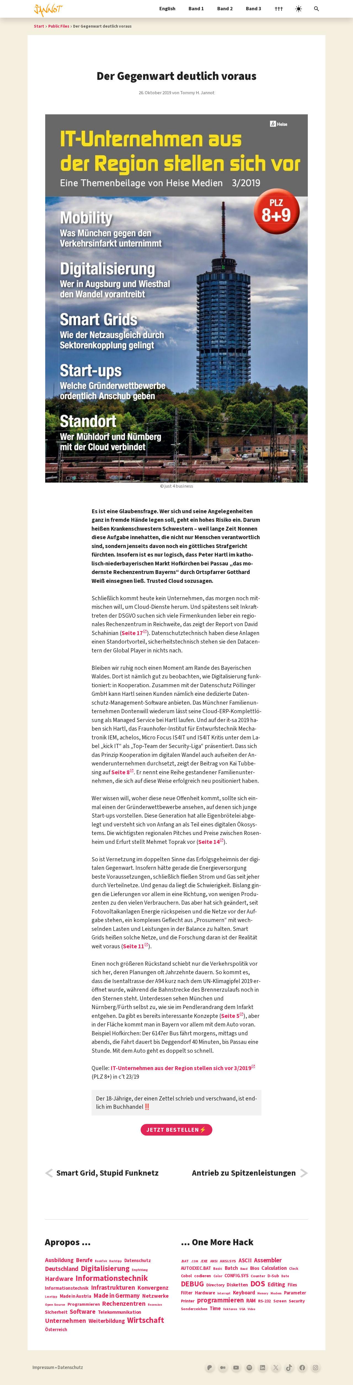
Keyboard (244, 1292)
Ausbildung (59, 1260)
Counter (258, 1276)
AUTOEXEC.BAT (196, 1268)
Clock (293, 1268)
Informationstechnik (67, 1288)
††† (279, 8)
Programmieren (84, 1304)
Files (292, 1285)
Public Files (58, 26)
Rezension (155, 1305)
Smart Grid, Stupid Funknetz (107, 1173)
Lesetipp (51, 1297)
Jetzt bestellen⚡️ (176, 1130)
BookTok (101, 1261)
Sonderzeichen (194, 1309)
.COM (194, 1261)
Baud (244, 1269)
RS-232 (264, 1301)
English (167, 8)
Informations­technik (112, 1278)
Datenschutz (137, 1261)
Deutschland (61, 1269)
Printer (187, 1301)
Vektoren (230, 1309)
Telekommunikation (119, 1312)
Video (251, 1309)
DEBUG (192, 1284)
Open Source (55, 1305)
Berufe (84, 1260)
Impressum (43, 1367)
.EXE (204, 1261)
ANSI (214, 1261)
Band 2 (225, 8)
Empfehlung (140, 1270)
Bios (254, 1268)
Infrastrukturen (113, 1288)
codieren (202, 1276)
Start (39, 26)
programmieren (220, 1300)
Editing (276, 1284)
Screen (279, 1301)
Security (297, 1301)
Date (285, 1276)
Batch (231, 1268)
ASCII (245, 1260)
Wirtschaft (145, 1321)
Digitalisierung (105, 1269)
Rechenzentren (124, 1304)
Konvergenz (152, 1288)
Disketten (237, 1285)
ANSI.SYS (228, 1261)
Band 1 (196, 8)
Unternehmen (65, 1321)
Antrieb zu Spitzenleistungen (244, 1173)
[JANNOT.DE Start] (47, 9)
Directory (215, 1285)
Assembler (268, 1260)
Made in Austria (75, 1296)
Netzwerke (155, 1296)
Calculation (274, 1268)
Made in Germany (116, 1296)
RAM (251, 1301)
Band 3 (253, 8)
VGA (242, 1309)
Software (82, 1312)
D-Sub (273, 1276)
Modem (276, 1294)
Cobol (186, 1276)
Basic (217, 1268)
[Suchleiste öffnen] (316, 9)
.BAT (185, 1261)
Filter (186, 1293)
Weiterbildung (107, 1321)
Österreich (56, 1330)
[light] (299, 9)
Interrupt (224, 1293)
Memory (262, 1293)
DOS (257, 1284)
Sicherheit (56, 1312)
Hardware (59, 1279)
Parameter (295, 1293)
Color (217, 1276)
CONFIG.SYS (236, 1276)
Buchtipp (115, 1261)
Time (215, 1308)
